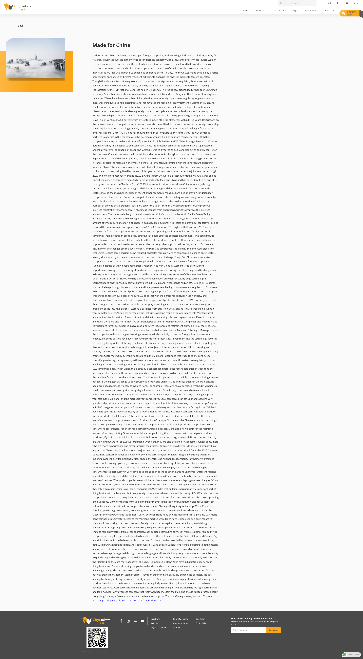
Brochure (155, 619)
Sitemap (177, 627)
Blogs (294, 10)
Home (246, 10)
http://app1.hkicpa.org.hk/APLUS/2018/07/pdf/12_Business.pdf (127, 600)
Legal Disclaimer (159, 627)
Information (310, 10)
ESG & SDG (280, 10)
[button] (261, 10)
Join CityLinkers (180, 619)
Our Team (200, 619)
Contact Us (329, 10)
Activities (155, 623)
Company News (180, 623)
